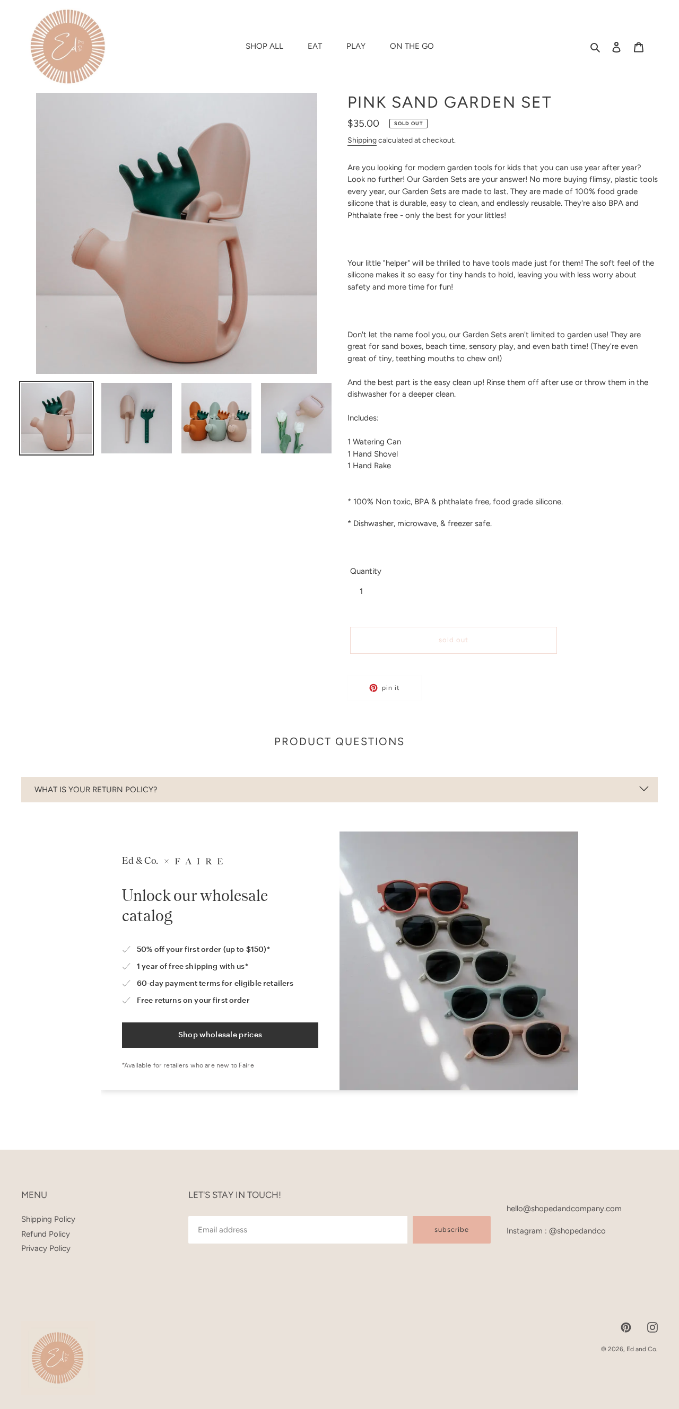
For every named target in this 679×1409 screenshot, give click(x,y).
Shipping (362, 140)
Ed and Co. (642, 1349)
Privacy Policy (46, 1248)
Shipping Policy (48, 1219)
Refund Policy (45, 1234)
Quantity (365, 571)
